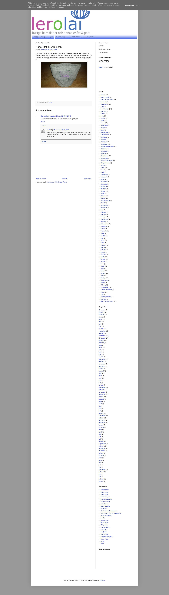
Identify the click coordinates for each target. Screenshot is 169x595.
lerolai (49, 130)
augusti (101, 329)
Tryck (102, 268)
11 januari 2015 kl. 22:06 (62, 130)
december (102, 310)
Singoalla (104, 231)
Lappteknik (104, 177)
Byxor (102, 120)
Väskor (103, 292)
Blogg (36, 37)
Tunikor (103, 273)
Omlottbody (104, 205)
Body (102, 116)
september (102, 331)
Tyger (51, 37)
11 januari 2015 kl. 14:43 (63, 116)
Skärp (102, 243)
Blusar (103, 113)
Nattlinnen (104, 196)
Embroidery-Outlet (106, 499)
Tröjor (102, 271)
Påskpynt (103, 217)
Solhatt (103, 247)
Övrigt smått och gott (107, 301)
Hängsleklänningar (107, 160)
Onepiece (104, 207)
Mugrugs (103, 189)
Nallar (102, 193)
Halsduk (103, 139)
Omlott (103, 203)
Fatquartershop (105, 501)
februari (101, 314)
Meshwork (104, 186)
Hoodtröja (104, 151)
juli (100, 326)
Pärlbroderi (104, 219)
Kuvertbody (104, 174)
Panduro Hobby (105, 527)
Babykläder (104, 104)
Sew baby (104, 530)
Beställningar (105, 109)
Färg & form (104, 504)
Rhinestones (105, 224)
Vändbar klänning (106, 290)
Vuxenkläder (105, 287)
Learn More (129, 5)
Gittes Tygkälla (105, 506)
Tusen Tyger (104, 539)
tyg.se (102, 541)
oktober (101, 333)
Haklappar (104, 137)
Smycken (103, 245)
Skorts (103, 240)
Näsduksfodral (105, 200)
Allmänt (103, 95)
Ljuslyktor (104, 182)
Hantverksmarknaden (107, 146)
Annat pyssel (105, 97)
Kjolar (102, 167)
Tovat (102, 264)
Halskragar (104, 142)
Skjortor (103, 236)
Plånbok (103, 212)
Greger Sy (104, 508)
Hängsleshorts (105, 163)
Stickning (103, 254)
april (100, 319)
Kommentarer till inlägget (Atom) (57, 182)
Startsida (64, 179)
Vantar (103, 283)
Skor (102, 238)
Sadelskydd (104, 226)
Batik (102, 106)
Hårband (103, 153)
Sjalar (102, 233)
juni (100, 324)
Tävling (103, 278)
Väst (102, 294)
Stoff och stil (104, 534)
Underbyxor (104, 280)
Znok (102, 544)
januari (101, 312)
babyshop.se (105, 490)
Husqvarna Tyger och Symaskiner (111, 513)
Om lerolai (89, 37)
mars (100, 317)
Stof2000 (103, 532)
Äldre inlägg (87, 179)
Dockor (103, 128)
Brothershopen (105, 497)
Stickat (103, 252)
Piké (102, 210)
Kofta (102, 172)
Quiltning (103, 221)
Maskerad (104, 184)
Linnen (103, 179)
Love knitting (105, 520)
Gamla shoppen (76, 37)
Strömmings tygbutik (107, 537)
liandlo (103, 518)
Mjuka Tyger (104, 522)
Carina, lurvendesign (48, 116)
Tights (102, 257)
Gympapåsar (105, 135)
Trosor (103, 266)
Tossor (103, 261)
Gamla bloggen (61, 37)
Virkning (103, 285)
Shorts (103, 229)
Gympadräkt (104, 132)
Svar (44, 126)
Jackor (103, 165)
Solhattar (103, 250)
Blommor (103, 111)
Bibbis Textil (104, 494)
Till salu (103, 259)
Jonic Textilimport (106, 515)
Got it (138, 5)
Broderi (55, 49)
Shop (43, 37)
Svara (43, 122)
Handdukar (104, 144)
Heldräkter (104, 149)
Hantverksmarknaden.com (109, 511)
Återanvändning (106, 297)
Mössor (103, 191)
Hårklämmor (104, 156)
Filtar (102, 130)
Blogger (102, 580)
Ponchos (103, 214)
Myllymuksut (104, 525)
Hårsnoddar (104, 158)
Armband (103, 102)
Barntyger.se (104, 492)
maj (100, 321)
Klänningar (104, 170)
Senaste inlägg (41, 179)
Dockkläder (104, 125)
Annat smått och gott (46, 49)
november (102, 336)
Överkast (103, 299)
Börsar (103, 123)
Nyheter (103, 198)
